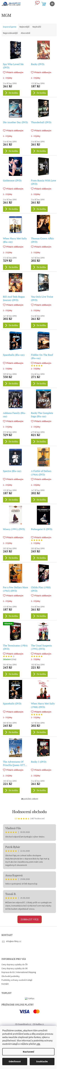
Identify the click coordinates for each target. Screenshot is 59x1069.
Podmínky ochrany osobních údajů (17, 980)
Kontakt (5, 983)
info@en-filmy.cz (13, 941)
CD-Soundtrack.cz (23, 1024)
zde (38, 1044)
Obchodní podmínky (11, 976)
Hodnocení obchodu (29, 811)
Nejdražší (37, 26)
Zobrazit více (30, 919)
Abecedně (25, 33)
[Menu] (52, 4)
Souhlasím (42, 1061)
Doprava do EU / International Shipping (19, 972)
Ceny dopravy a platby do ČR (15, 964)
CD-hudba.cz (38, 1024)
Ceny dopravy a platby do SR (15, 968)
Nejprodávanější (10, 33)
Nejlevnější (24, 26)
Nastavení (28, 1051)
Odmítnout (15, 1061)
